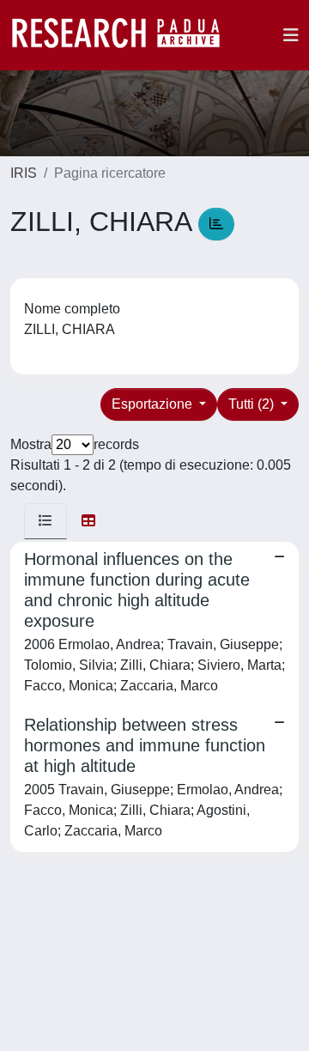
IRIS (23, 173)
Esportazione (154, 404)
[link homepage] (124, 35)
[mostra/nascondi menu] (291, 35)
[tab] (45, 521)
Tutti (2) (252, 404)
